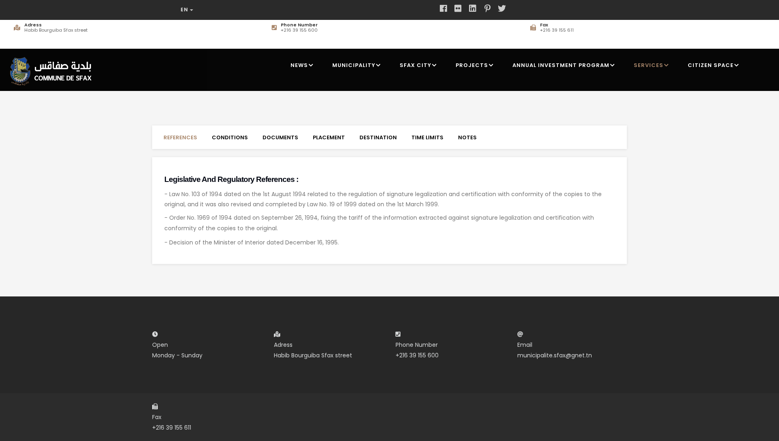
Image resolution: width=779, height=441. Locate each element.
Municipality (353, 65)
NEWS (299, 65)
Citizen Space (711, 65)
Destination (378, 137)
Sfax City (415, 65)
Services (648, 65)
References (180, 137)
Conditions (230, 137)
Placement (329, 137)
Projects (472, 65)
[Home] (53, 68)
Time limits (427, 137)
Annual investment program (560, 65)
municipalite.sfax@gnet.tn (554, 355)
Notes (467, 137)
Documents (280, 137)
